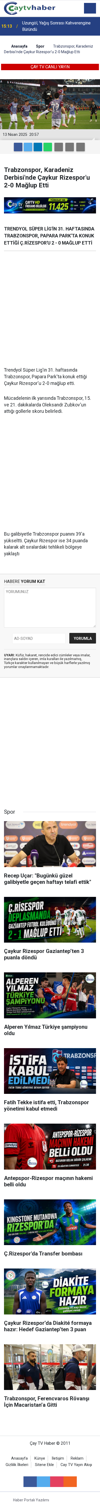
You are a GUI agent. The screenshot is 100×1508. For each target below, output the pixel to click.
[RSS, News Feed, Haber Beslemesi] (70, 1481)
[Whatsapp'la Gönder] (47, 147)
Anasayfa (19, 1458)
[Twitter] (28, 147)
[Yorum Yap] (80, 147)
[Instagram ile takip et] (56, 1481)
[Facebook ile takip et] (30, 1481)
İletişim (58, 1458)
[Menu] (90, 8)
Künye (39, 1458)
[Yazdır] (69, 147)
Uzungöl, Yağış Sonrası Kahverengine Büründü (56, 26)
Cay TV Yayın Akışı (76, 1465)
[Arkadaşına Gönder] (58, 147)
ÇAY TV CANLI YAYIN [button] (50, 66)
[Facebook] (18, 147)
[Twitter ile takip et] (43, 1481)
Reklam (77, 1458)
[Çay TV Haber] (29, 7)
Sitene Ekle (44, 1465)
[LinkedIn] (38, 147)
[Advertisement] (50, 309)
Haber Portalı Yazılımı (31, 1500)
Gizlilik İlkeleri (17, 1465)
